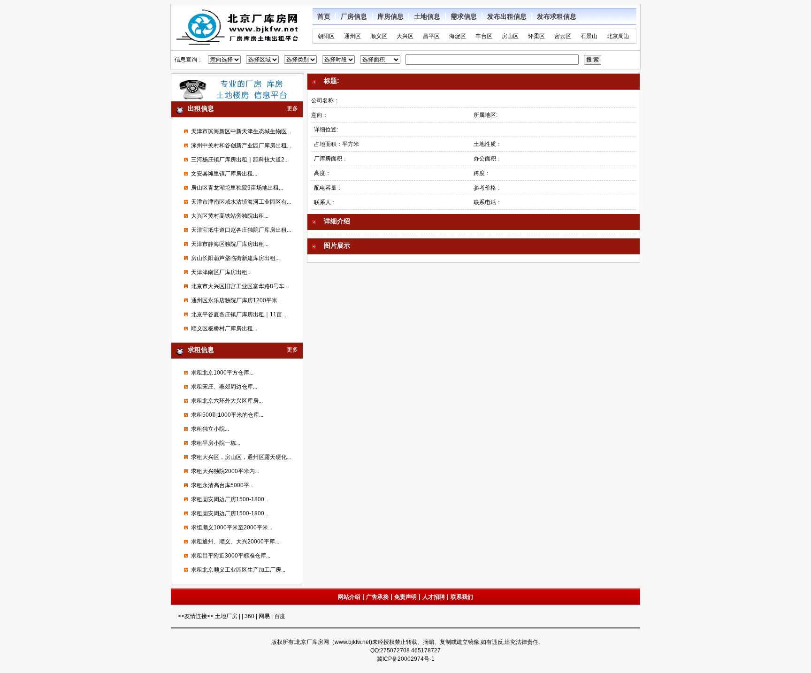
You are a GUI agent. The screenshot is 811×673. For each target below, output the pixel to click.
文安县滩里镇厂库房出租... (224, 173)
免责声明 (405, 597)
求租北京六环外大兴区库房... (227, 401)
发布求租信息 (556, 16)
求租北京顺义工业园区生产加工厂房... (238, 569)
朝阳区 (326, 36)
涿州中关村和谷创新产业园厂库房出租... (241, 145)
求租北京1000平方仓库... (222, 372)
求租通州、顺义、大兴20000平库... (235, 541)
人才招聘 (433, 597)
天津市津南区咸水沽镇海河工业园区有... (241, 202)
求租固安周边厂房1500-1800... (229, 499)
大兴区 (405, 36)
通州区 (352, 36)
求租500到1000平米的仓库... (227, 415)
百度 (279, 616)
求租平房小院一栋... (215, 443)
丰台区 (483, 36)
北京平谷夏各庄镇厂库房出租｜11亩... (238, 314)
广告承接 (377, 597)
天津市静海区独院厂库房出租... (229, 244)
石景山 (589, 36)
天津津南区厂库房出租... (221, 272)
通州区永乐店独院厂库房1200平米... (236, 300)
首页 (323, 16)
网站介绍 (349, 597)
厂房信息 (354, 16)
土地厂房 (227, 616)
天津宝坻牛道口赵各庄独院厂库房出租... (241, 230)
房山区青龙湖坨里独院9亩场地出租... (237, 187)
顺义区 (378, 36)
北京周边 (618, 36)
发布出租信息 (507, 16)
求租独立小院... (210, 429)
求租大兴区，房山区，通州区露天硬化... (241, 457)
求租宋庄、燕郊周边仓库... (224, 386)
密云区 (562, 36)
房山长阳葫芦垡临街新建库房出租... (235, 258)
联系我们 (462, 597)
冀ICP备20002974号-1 (406, 659)
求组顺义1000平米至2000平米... (231, 527)
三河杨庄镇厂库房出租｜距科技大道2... (240, 159)
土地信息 (427, 16)
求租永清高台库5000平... (222, 485)
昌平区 (431, 36)
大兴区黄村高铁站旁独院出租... (229, 216)
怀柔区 (536, 36)
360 (249, 616)
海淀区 (457, 36)
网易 (264, 616)
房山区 (510, 36)
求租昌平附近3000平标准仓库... (230, 555)
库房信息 (390, 16)
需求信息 (464, 16)
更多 (292, 108)
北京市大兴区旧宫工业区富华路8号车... (240, 286)
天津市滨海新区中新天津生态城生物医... (241, 131)
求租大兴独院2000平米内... (225, 471)
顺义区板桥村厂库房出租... (224, 328)
